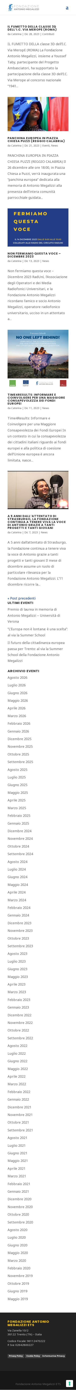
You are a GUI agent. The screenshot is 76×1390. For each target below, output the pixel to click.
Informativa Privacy (53, 1355)
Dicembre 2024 (19, 831)
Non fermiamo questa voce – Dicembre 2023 (34, 255)
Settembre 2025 (20, 762)
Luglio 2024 (17, 869)
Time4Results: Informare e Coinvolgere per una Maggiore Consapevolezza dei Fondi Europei (36, 399)
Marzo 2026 (17, 716)
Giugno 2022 (17, 1061)
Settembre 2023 (20, 946)
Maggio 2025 (18, 792)
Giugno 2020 (17, 1245)
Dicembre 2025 (19, 739)
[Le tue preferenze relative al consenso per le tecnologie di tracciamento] (69, 1383)
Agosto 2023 (17, 953)
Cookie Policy (33, 1356)
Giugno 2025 (17, 785)
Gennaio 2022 (18, 1099)
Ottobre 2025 (18, 754)
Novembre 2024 (20, 838)
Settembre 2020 (20, 1222)
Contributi (48, 34)
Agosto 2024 (17, 861)
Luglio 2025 (17, 777)
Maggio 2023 (18, 976)
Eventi (46, 145)
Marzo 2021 (17, 1176)
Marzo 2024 (17, 900)
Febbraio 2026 (19, 723)
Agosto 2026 (17, 677)
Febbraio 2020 (19, 1268)
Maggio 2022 (18, 1069)
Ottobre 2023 (18, 938)
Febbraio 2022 (19, 1092)
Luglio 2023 (17, 961)
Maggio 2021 (18, 1160)
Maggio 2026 (18, 700)
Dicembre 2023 (19, 923)
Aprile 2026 (16, 708)
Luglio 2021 (17, 1145)
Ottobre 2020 (18, 1214)
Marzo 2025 (17, 808)
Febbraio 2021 (19, 1184)
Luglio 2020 (17, 1237)
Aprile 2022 (16, 1076)
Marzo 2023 (17, 992)
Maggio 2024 (18, 884)
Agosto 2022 (17, 1045)
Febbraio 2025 (19, 815)
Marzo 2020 (17, 1260)
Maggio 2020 (18, 1252)
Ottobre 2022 (18, 1030)
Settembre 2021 (20, 1130)
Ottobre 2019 (18, 1283)
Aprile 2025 (16, 800)
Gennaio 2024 (18, 915)
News (54, 145)
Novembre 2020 (20, 1207)
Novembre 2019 (20, 1275)
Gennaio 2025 (18, 823)
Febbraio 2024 (19, 907)
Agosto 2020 (17, 1230)
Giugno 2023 (17, 969)
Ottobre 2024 (18, 846)
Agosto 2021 (17, 1137)
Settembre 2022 (20, 1038)
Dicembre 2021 (19, 1107)
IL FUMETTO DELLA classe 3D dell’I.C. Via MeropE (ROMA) (32, 28)
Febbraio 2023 (19, 999)
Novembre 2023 (20, 930)
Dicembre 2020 (19, 1199)
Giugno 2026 (17, 693)
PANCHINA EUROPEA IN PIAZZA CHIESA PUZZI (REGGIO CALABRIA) (36, 139)
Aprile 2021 (16, 1168)
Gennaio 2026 (18, 731)
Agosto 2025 (17, 769)
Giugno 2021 (17, 1153)
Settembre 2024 (20, 854)
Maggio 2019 (18, 1299)
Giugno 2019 (17, 1291)
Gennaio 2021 (18, 1191)
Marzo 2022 (17, 1084)
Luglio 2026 (17, 685)
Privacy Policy (16, 1356)
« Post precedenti (22, 598)
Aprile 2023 (16, 984)
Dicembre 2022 (19, 1015)
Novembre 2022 (20, 1022)
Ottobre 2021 (18, 1122)
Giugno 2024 (17, 877)
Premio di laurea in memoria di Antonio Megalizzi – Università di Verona (34, 615)
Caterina (16, 34)
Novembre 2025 (20, 746)
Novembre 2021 (20, 1114)
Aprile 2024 (16, 892)
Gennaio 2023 (18, 1007)
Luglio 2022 (17, 1053)
